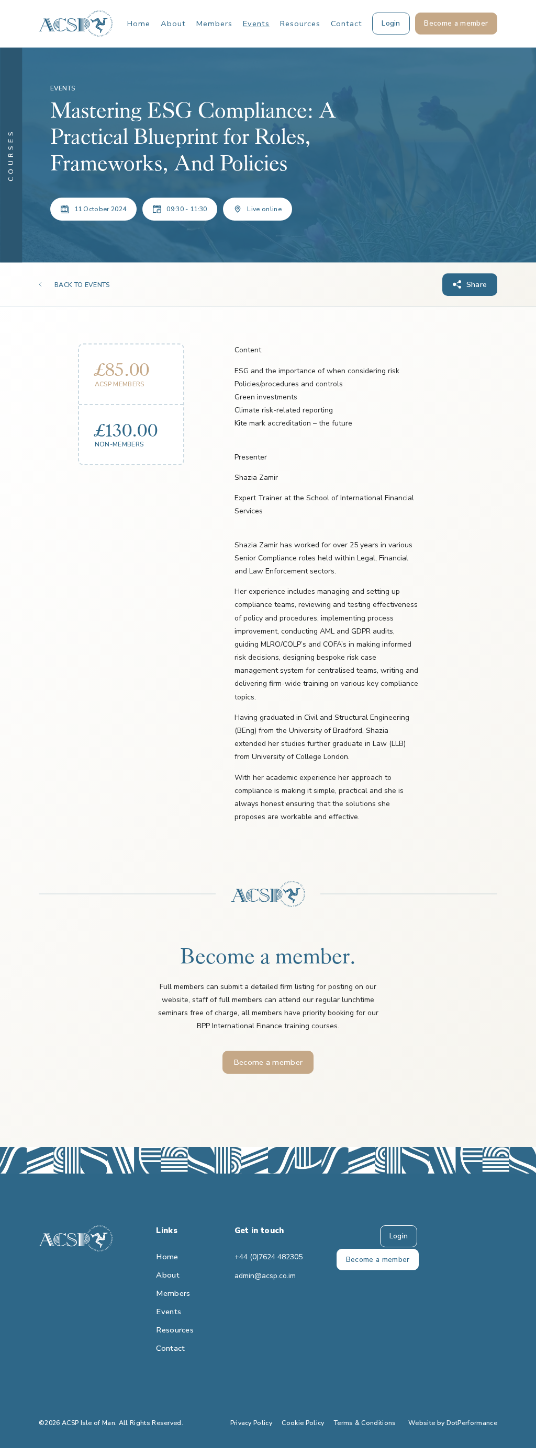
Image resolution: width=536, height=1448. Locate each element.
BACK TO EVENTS (81, 285)
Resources (300, 23)
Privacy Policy (251, 1423)
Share (476, 284)
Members (214, 23)
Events (256, 23)
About (173, 23)
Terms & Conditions (365, 1423)
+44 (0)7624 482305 (268, 1257)
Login (398, 1236)
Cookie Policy (303, 1423)
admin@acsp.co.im (265, 1276)
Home (138, 23)
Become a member (268, 1062)
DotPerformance (471, 1423)
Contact (346, 23)
